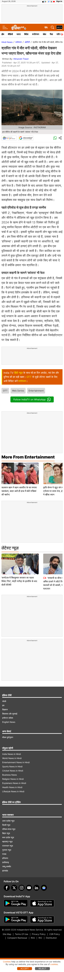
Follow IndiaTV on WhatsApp (29, 399)
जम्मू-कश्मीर (6, 866)
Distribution (51, 938)
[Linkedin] (36, 888)
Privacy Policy (39, 934)
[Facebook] (7, 888)
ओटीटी (27, 42)
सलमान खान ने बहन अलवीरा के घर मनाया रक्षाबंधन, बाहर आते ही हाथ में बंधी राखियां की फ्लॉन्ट (19, 491)
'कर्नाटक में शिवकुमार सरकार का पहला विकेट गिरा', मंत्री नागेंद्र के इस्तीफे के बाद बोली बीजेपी (19, 581)
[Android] (45, 1)
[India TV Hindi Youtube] (54, 1)
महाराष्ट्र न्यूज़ (7, 841)
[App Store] (42, 903)
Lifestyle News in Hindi (13, 791)
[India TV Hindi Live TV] (59, 27)
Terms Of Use (21, 934)
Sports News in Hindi (12, 766)
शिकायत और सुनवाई (9, 713)
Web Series (18, 390)
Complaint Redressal (17, 938)
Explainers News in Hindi (14, 783)
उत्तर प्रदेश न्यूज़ (8, 821)
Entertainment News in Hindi (16, 762)
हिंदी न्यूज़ (18, 372)
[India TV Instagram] (22, 888)
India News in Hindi (11, 754)
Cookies (7, 961)
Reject (42, 968)
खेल (44, 34)
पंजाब (4, 854)
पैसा (51, 34)
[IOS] (43, 1)
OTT (29, 376)
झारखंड (5, 870)
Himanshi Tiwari (21, 59)
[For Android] (16, 919)
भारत (19, 34)
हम (3, 705)
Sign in (59, 1)
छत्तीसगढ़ (5, 862)
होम (2, 34)
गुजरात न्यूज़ (6, 850)
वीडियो (10, 34)
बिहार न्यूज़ (6, 833)
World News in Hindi (12, 758)
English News (8, 722)
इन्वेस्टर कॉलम (7, 718)
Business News (9, 775)
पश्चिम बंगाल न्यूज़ (8, 829)
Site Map (7, 934)
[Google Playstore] (16, 903)
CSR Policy (54, 934)
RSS (33, 938)
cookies (54, 964)
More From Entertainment (28, 457)
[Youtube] (29, 888)
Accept (25, 968)
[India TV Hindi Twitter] (51, 1)
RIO (40, 938)
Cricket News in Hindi (12, 770)
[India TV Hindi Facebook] (49, 1)
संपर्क (4, 701)
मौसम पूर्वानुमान (7, 737)
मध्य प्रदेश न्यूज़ (8, 837)
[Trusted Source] (25, 138)
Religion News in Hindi (13, 779)
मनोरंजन (35, 34)
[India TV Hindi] (18, 27)
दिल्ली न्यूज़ (6, 825)
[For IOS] (42, 919)
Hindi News (7, 42)
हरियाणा (5, 858)
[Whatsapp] (55, 138)
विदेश (26, 34)
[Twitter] (14, 888)
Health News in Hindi (12, 787)
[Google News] (9, 138)
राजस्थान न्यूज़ (7, 845)
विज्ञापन (5, 709)
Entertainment (36, 390)
